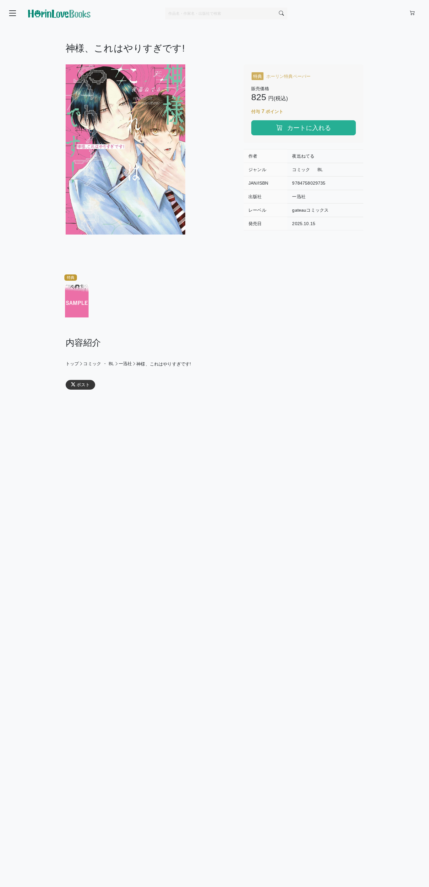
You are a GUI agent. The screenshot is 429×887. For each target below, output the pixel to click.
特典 (70, 277)
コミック (301, 169)
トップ (72, 363)
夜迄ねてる (303, 156)
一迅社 (298, 196)
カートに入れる (308, 127)
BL (320, 169)
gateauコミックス (310, 210)
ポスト (83, 384)
